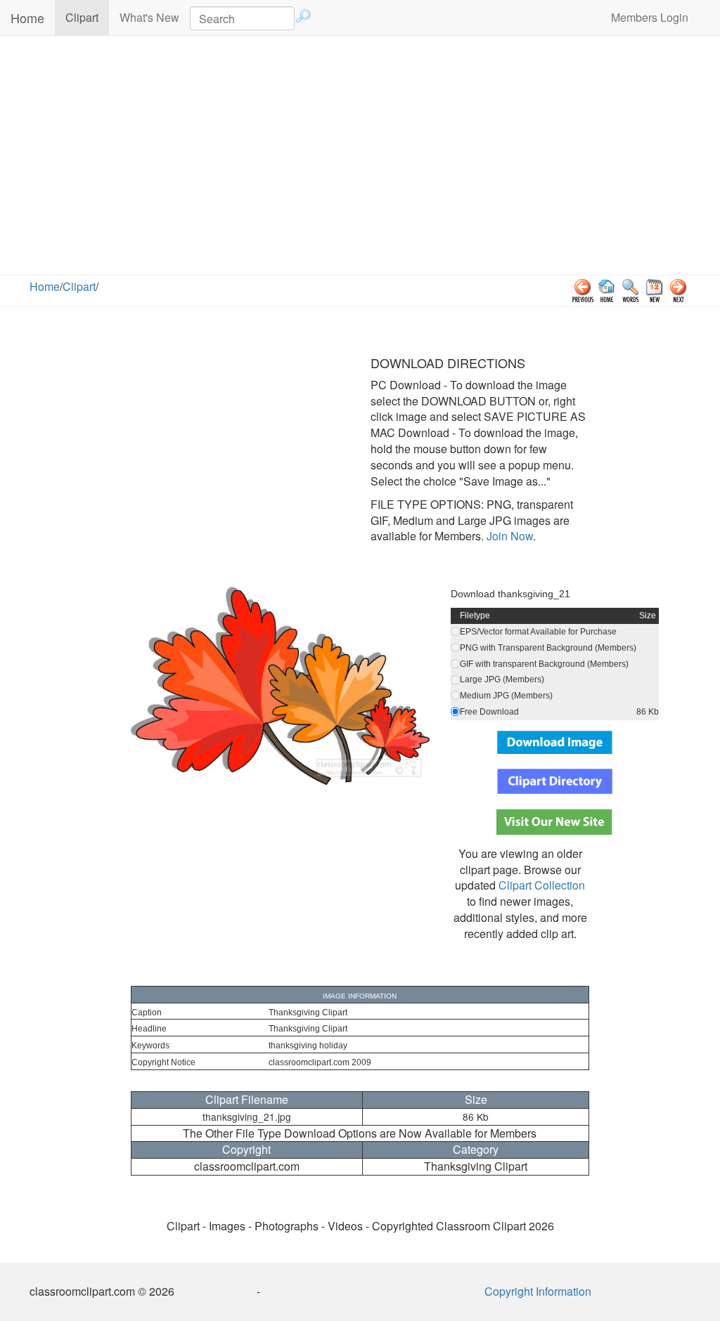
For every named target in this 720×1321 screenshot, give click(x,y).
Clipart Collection (542, 885)
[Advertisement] (360, 155)
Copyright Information (537, 1291)
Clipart (87, 16)
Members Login (649, 17)
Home (27, 17)
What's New (149, 17)
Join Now (508, 536)
